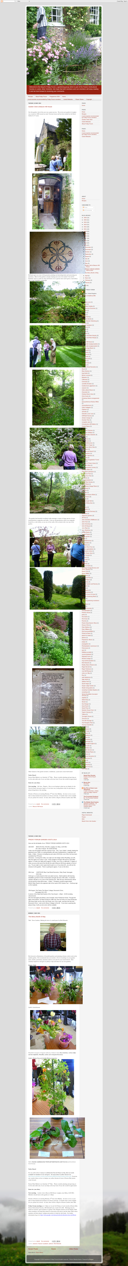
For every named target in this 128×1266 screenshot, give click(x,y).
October (87, 251)
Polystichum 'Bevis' (87, 639)
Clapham (84, 409)
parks (83, 614)
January (87, 282)
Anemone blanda (86, 319)
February (88, 280)
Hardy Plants (85, 484)
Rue (83, 675)
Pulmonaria (85, 648)
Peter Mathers (86, 627)
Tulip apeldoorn (86, 735)
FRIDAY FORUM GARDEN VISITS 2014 (42, 839)
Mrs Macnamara (86, 592)
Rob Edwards (57, 1243)
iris (82, 505)
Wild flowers (85, 762)
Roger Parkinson (86, 669)
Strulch (84, 701)
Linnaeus (84, 557)
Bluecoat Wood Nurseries (89, 367)
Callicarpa (84, 379)
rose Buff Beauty (86, 671)
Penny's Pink (85, 625)
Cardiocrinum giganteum (88, 385)
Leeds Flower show (87, 553)
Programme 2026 (55, 96)
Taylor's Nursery (86, 712)
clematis (84, 411)
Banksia (84, 331)
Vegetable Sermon (87, 750)
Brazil (83, 369)
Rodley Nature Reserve (88, 665)
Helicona (84, 490)
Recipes (30, 96)
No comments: (45, 804)
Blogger (91, 1259)
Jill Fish (84, 517)
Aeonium (84, 304)
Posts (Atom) (39, 1252)
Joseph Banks (86, 532)
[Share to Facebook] (58, 804)
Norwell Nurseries (87, 608)
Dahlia (83, 428)
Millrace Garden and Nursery (90, 584)
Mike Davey (85, 581)
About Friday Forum (41, 96)
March (87, 278)
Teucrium (84, 718)
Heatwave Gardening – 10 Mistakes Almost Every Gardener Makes (90, 805)
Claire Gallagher (86, 407)
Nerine (84, 598)
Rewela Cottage (86, 658)
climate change (86, 418)
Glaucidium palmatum (88, 471)
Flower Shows (79, 99)
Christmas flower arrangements (90, 398)
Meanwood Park (86, 577)
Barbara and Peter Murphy (89, 335)
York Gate (84, 768)
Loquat (84, 561)
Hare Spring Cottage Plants (89, 486)
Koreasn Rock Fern (87, 547)
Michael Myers (86, 579)
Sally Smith (85, 679)
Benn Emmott (85, 354)
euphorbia (84, 457)
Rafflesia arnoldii (86, 652)
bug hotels (85, 373)
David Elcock (85, 441)
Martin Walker (85, 573)
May (86, 263)
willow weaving (86, 764)
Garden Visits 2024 (87, 119)
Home (64, 96)
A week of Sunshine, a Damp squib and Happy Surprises (91, 791)
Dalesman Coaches (87, 430)
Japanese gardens (87, 515)
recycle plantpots (86, 654)
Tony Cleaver (85, 729)
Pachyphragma (86, 610)
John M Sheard (86, 526)
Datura (84, 436)
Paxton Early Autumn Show (89, 623)
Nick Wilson (85, 604)
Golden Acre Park (87, 475)
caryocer (84, 388)
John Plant (85, 528)
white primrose (86, 758)
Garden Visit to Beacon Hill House (40, 107)
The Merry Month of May (36, 917)
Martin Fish (85, 571)
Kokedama (85, 545)
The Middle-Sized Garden (91, 802)
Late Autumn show (87, 551)
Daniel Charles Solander (88, 434)
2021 (85, 229)
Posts (85, 207)
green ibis (84, 478)
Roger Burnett (86, 667)
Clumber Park (85, 420)
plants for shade (86, 635)
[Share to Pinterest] (59, 804)
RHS (83, 819)
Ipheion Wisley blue (87, 503)
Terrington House (86, 716)
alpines (84, 314)
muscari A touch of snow (88, 594)
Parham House (86, 612)
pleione (51, 1243)
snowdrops (85, 692)
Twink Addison (86, 747)
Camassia (84, 381)
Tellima (84, 714)
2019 (85, 233)
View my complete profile (89, 295)
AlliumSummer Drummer (88, 308)
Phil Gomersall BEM (87, 631)
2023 (85, 224)
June (86, 261)
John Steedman (86, 530)
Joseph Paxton (86, 534)
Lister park (85, 559)
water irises (85, 754)
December (88, 247)
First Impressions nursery (89, 467)
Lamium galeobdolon (87, 549)
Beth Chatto (85, 356)
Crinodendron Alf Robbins (89, 424)
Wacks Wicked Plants (88, 752)
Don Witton (85, 449)
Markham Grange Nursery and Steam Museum (90, 568)
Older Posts (73, 1249)
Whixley (84, 760)
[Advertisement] (53, 822)
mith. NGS (85, 586)
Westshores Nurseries (88, 756)
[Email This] (53, 804)
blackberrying (85, 362)
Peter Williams (86, 629)
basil (83, 339)
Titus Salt (84, 727)
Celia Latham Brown (87, 390)
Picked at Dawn (86, 633)
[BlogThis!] (54, 804)
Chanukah (85, 392)
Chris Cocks (85, 396)
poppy (83, 641)
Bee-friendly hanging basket (89, 346)
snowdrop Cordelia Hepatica (89, 690)
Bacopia (84, 329)
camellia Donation (87, 383)
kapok (83, 538)
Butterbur (84, 377)
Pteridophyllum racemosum (89, 646)
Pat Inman (85, 618)
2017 (85, 238)
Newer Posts (33, 1249)
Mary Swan (85, 575)
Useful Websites (68, 99)
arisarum (35, 1243)
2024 (85, 222)
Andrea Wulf (85, 316)
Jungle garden (86, 536)
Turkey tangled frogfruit (88, 743)
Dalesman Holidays (87, 432)
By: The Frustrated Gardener (91, 798)
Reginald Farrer (86, 656)
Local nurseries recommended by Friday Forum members (44, 99)
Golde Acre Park (86, 473)
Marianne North (86, 565)
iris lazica (84, 507)
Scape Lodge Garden (88, 685)
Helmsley (84, 492)
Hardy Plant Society (87, 482)
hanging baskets (86, 480)
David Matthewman (87, 443)
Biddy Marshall (86, 358)
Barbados (84, 333)
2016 (85, 240)
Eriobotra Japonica (87, 455)
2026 (85, 217)
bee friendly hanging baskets (90, 344)
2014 (85, 245)
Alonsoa (84, 312)
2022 (85, 226)
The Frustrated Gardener (91, 796)
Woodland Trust (86, 766)
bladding (84, 364)
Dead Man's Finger (87, 445)
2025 (85, 220)
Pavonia (84, 621)
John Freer (85, 521)
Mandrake (84, 563)
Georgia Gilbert (86, 469)
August (87, 256)
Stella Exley (85, 699)
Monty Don (87, 782)
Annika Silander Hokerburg (89, 321)
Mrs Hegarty (85, 590)
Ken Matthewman (87, 540)
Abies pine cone (86, 302)
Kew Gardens (85, 542)
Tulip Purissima (86, 739)
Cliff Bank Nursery (87, 415)
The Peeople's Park (87, 722)
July (86, 258)
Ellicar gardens (86, 453)
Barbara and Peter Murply (89, 337)
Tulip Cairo (85, 737)
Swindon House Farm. (88, 710)
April (86, 275)
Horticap (84, 498)
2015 (85, 243)
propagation (85, 644)
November (88, 249)
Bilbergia (84, 360)
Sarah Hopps (85, 683)
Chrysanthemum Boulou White (90, 401)
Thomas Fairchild (86, 724)
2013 (85, 285)
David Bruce (85, 439)
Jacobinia (84, 513)
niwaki (83, 606)
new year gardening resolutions (90, 600)
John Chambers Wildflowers (89, 519)
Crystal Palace (86, 426)
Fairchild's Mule (86, 465)
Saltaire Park (85, 681)
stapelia (84, 697)
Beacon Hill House (38, 806)
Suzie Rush (85, 706)
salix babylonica (86, 677)
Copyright (89, 99)
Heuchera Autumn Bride (88, 494)
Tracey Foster (86, 731)
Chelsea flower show (87, 394)
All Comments (88, 210)
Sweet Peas (85, 708)
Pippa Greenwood (87, 815)
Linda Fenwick (86, 555)
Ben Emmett (85, 350)
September (88, 254)
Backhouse (85, 327)
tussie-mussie (85, 745)
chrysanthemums (86, 405)
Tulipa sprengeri (86, 741)
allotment (84, 310)
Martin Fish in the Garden (89, 821)
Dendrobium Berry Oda (88, 447)
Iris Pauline (85, 509)
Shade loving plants (87, 687)
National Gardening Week (89, 596)
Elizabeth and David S (88, 451)
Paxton (84, 817)
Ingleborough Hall (87, 501)
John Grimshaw (86, 524)
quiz (83, 650)
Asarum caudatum (43, 1243)
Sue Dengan (85, 704)
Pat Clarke (85, 616)
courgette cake (86, 422)
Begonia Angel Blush (87, 348)
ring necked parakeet (88, 660)
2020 (85, 231)
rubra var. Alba (86, 673)
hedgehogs (85, 488)
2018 (85, 236)
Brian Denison (86, 371)
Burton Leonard (86, 375)
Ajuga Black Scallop (87, 306)
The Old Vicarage (87, 720)
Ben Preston (85, 352)
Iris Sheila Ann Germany (88, 511)
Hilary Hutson (85, 496)
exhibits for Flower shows (89, 463)
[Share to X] (56, 804)
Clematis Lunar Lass (87, 413)
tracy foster (85, 733)
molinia (84, 588)
